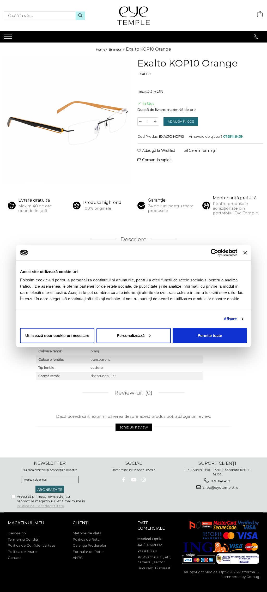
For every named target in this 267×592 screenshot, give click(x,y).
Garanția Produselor (89, 545)
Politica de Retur (87, 539)
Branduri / (117, 49)
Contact (15, 557)
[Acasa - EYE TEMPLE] (133, 16)
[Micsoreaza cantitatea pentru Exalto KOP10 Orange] (140, 121)
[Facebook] (123, 479)
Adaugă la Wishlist (158, 150)
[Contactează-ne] (256, 36)
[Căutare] (80, 15)
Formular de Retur (88, 551)
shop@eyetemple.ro (220, 487)
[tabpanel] (67, 119)
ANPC (78, 557)
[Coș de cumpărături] (260, 14)
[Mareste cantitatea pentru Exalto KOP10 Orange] (155, 121)
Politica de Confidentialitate (40, 506)
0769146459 (220, 481)
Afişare (230, 319)
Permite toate (210, 335)
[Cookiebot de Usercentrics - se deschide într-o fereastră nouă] (214, 253)
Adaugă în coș (181, 121)
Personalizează (130, 335)
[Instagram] (143, 479)
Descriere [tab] (133, 239)
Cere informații (202, 150)
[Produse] (8, 38)
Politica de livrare (22, 551)
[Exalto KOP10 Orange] (67, 119)
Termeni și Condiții (23, 539)
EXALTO (144, 74)
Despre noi (17, 533)
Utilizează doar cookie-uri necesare (57, 335)
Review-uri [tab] (133, 392)
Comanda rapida (156, 160)
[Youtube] (133, 479)
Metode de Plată (87, 533)
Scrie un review (133, 427)
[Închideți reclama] (245, 253)
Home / (102, 49)
